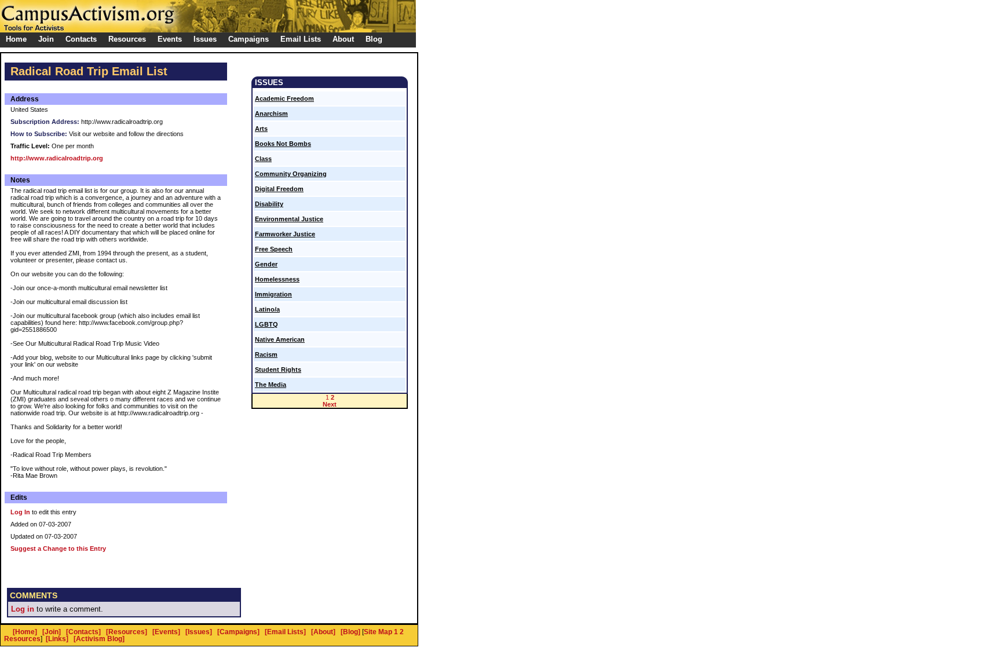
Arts (261, 128)
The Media (270, 384)
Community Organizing (291, 173)
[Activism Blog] (99, 638)
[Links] (57, 638)
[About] (323, 631)
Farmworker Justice (285, 234)
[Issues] (198, 631)
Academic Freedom (284, 98)
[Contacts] (83, 631)
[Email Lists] (285, 631)
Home (16, 39)
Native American (280, 339)
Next (330, 404)
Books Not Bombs (283, 143)
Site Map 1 (381, 631)
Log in (22, 609)
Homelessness (277, 279)
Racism (266, 354)
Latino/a (267, 309)
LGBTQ (266, 324)
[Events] (166, 631)
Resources (22, 638)
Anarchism (271, 113)
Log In (20, 512)
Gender (266, 264)
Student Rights (278, 369)
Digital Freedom (279, 188)
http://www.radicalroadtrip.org (56, 158)
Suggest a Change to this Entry (58, 548)
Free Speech (274, 249)
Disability (269, 203)
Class (263, 158)
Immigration (273, 294)
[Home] (25, 631)
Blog (374, 39)
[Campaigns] (238, 631)
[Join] (51, 631)
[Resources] (126, 631)
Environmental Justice (289, 218)
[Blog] (350, 631)
